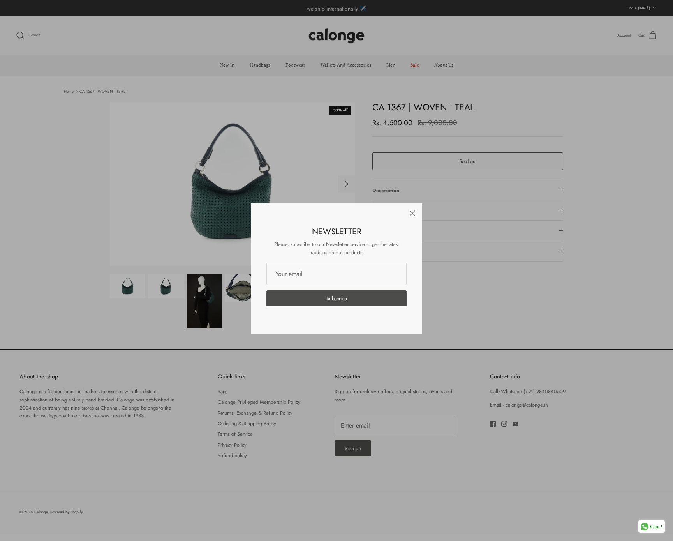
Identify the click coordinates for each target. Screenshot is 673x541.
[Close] (412, 213)
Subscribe (336, 298)
